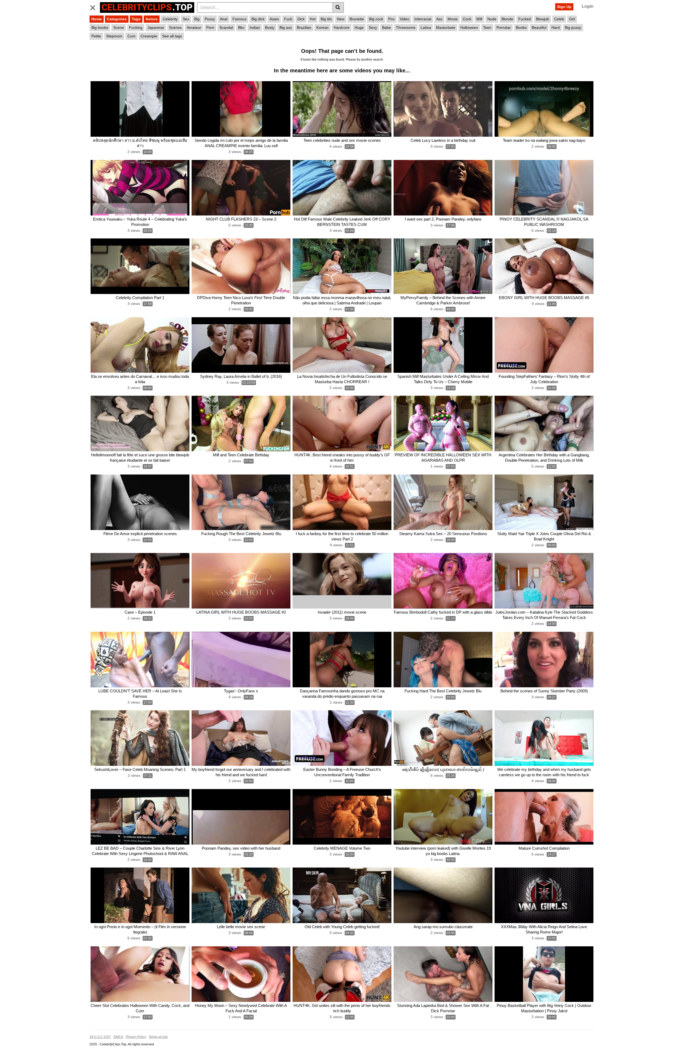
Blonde (507, 19)
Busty (269, 27)
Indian (255, 27)
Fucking (135, 27)
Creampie (149, 36)
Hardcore (341, 27)
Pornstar (503, 27)
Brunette (356, 19)
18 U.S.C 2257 (100, 1037)
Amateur (194, 27)
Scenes (175, 27)
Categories (117, 19)
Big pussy (573, 27)
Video (404, 19)
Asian (274, 19)
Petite (96, 36)
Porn (210, 27)
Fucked (524, 19)
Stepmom (114, 36)
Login (587, 6)
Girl (572, 19)
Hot (313, 19)
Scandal (226, 27)
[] (338, 7)
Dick (301, 19)
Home (96, 19)
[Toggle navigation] (95, 6)
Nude (491, 19)
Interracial (422, 19)
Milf (479, 19)
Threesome (405, 27)
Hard (555, 27)
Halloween (469, 27)
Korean (322, 27)
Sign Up (564, 7)
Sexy (373, 27)
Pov (391, 19)
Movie (453, 19)
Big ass (285, 27)
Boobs (521, 27)
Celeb (559, 19)
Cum (131, 36)
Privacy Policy (136, 1037)
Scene (118, 27)
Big (197, 19)
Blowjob (542, 19)
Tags (136, 19)
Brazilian (304, 27)
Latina (426, 27)
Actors (152, 19)
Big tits (326, 19)
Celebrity (170, 19)
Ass (439, 19)
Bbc (241, 27)
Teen (487, 27)
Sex (186, 19)
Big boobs (99, 27)
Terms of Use (158, 1037)
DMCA (118, 1037)
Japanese (155, 27)
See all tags (172, 36)
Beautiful (539, 27)
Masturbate (445, 27)
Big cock (376, 19)
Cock (467, 19)
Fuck (288, 19)
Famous (239, 19)
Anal (223, 19)
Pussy (210, 19)
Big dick (258, 19)
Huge (359, 27)
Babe (386, 27)
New (340, 19)
